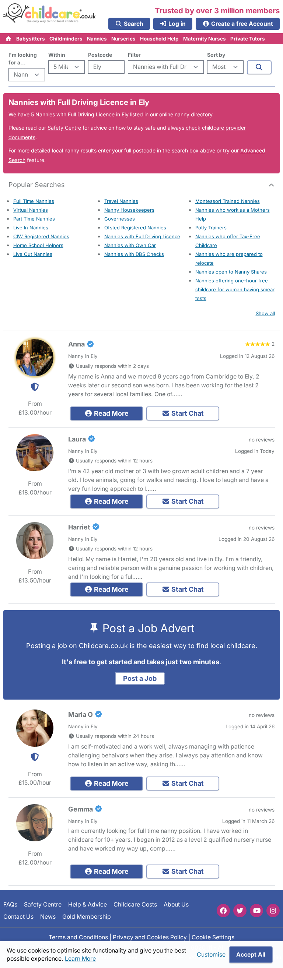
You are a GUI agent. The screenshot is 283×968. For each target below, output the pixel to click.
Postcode (100, 55)
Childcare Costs (135, 904)
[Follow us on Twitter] (240, 910)
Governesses (119, 219)
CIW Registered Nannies (41, 236)
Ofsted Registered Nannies (135, 227)
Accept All (250, 954)
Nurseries (123, 39)
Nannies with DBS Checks (134, 254)
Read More (110, 413)
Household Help (159, 39)
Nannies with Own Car (130, 245)
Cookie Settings (213, 937)
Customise (211, 954)
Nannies (97, 39)
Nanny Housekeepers (129, 210)
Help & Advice (87, 904)
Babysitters (30, 39)
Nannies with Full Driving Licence (142, 236)
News (48, 916)
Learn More (80, 958)
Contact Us (18, 916)
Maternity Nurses (204, 39)
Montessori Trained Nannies (227, 201)
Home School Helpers (38, 245)
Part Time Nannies (34, 219)
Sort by (216, 55)
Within (56, 55)
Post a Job (140, 678)
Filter (134, 55)
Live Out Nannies (32, 254)
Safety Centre (64, 127)
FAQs (10, 904)
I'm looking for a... (22, 59)
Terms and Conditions (78, 937)
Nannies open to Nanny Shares (231, 272)
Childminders (66, 39)
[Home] (9, 39)
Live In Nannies (30, 227)
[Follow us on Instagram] (273, 910)
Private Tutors (247, 39)
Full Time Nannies (33, 201)
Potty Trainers (211, 227)
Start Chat (187, 413)
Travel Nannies (121, 201)
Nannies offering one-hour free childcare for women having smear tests (235, 289)
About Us (176, 904)
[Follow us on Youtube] (256, 910)
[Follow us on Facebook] (223, 910)
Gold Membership (86, 916)
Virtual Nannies (30, 210)
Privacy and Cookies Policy (150, 937)
